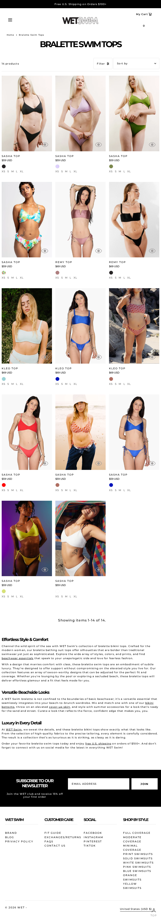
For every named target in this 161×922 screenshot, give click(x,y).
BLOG (9, 837)
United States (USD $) (136, 909)
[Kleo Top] (27, 326)
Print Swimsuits (138, 854)
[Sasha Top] (27, 113)
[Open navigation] (17, 19)
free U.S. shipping (98, 743)
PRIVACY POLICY (19, 841)
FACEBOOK (93, 832)
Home (10, 35)
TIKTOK (90, 845)
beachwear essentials (18, 658)
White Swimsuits (138, 862)
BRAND (11, 832)
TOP (154, 915)
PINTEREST (93, 841)
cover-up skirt (59, 706)
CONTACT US (54, 845)
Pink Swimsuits (137, 866)
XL (21, 171)
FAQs (48, 841)
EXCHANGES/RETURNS (62, 837)
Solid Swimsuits (138, 858)
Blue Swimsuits (137, 871)
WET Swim (14, 729)
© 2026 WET (15, 907)
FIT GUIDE (52, 832)
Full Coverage (137, 832)
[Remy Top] (80, 219)
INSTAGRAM (93, 837)
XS (3, 171)
